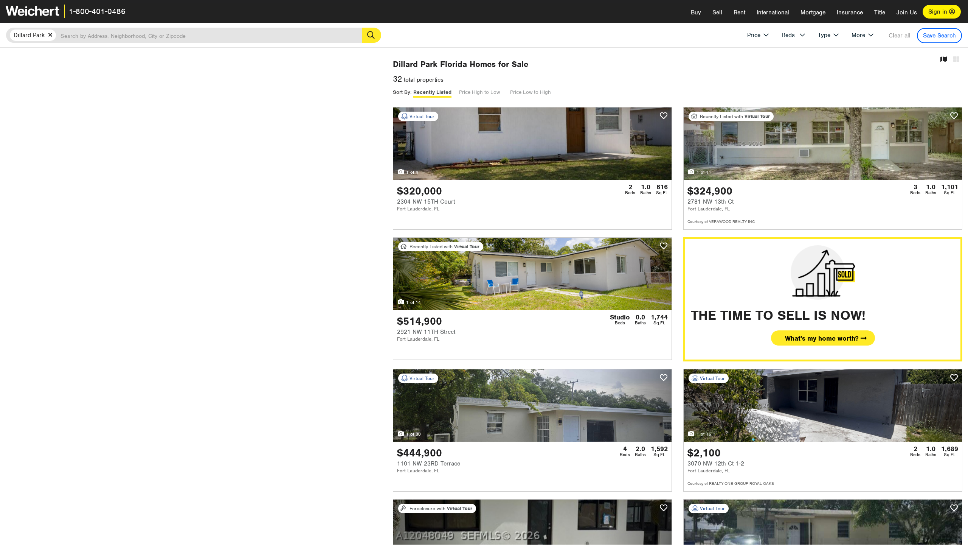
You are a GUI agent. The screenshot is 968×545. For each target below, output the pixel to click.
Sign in (938, 12)
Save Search (939, 35)
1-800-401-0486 (97, 11)
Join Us (907, 12)
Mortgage (812, 12)
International (773, 12)
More (858, 35)
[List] (956, 59)
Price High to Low (479, 92)
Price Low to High (530, 92)
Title (879, 12)
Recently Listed (432, 92)
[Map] (943, 59)
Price (753, 35)
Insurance (850, 12)
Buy (696, 12)
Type (824, 35)
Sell (717, 12)
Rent (739, 12)
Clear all (900, 35)
